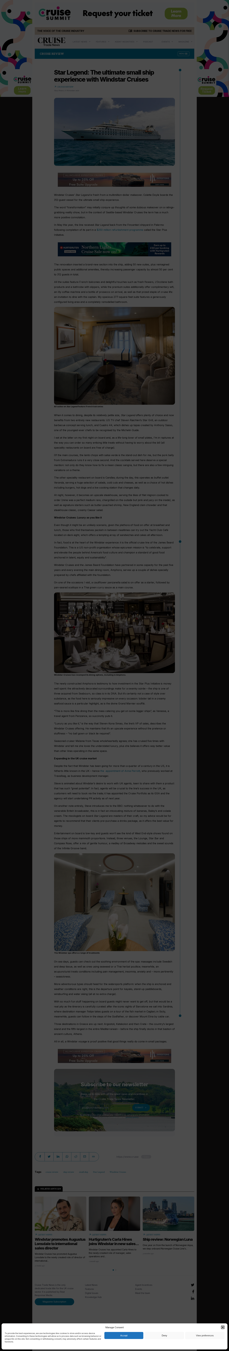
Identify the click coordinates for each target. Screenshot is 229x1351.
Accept (123, 1335)
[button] (222, 1327)
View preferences (205, 1335)
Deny (164, 1335)
